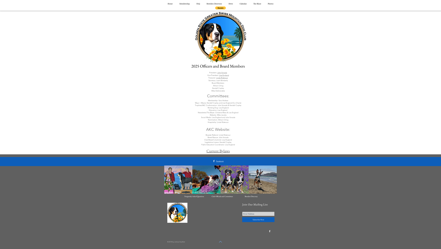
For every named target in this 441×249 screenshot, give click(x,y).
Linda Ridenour (222, 78)
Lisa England (224, 75)
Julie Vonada (222, 73)
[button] (220, 7)
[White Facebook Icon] (213, 161)
